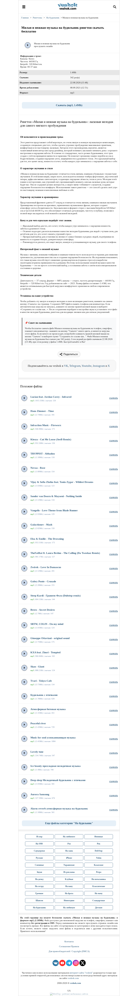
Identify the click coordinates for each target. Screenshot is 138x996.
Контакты (69, 941)
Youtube (87, 365)
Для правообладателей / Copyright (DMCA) (69, 951)
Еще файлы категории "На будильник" (69, 823)
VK (66, 365)
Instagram (99, 365)
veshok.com (73, 978)
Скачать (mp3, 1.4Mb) (69, 105)
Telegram (74, 365)
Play (27, 45)
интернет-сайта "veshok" (81, 972)
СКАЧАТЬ (113, 398)
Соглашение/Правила (69, 946)
